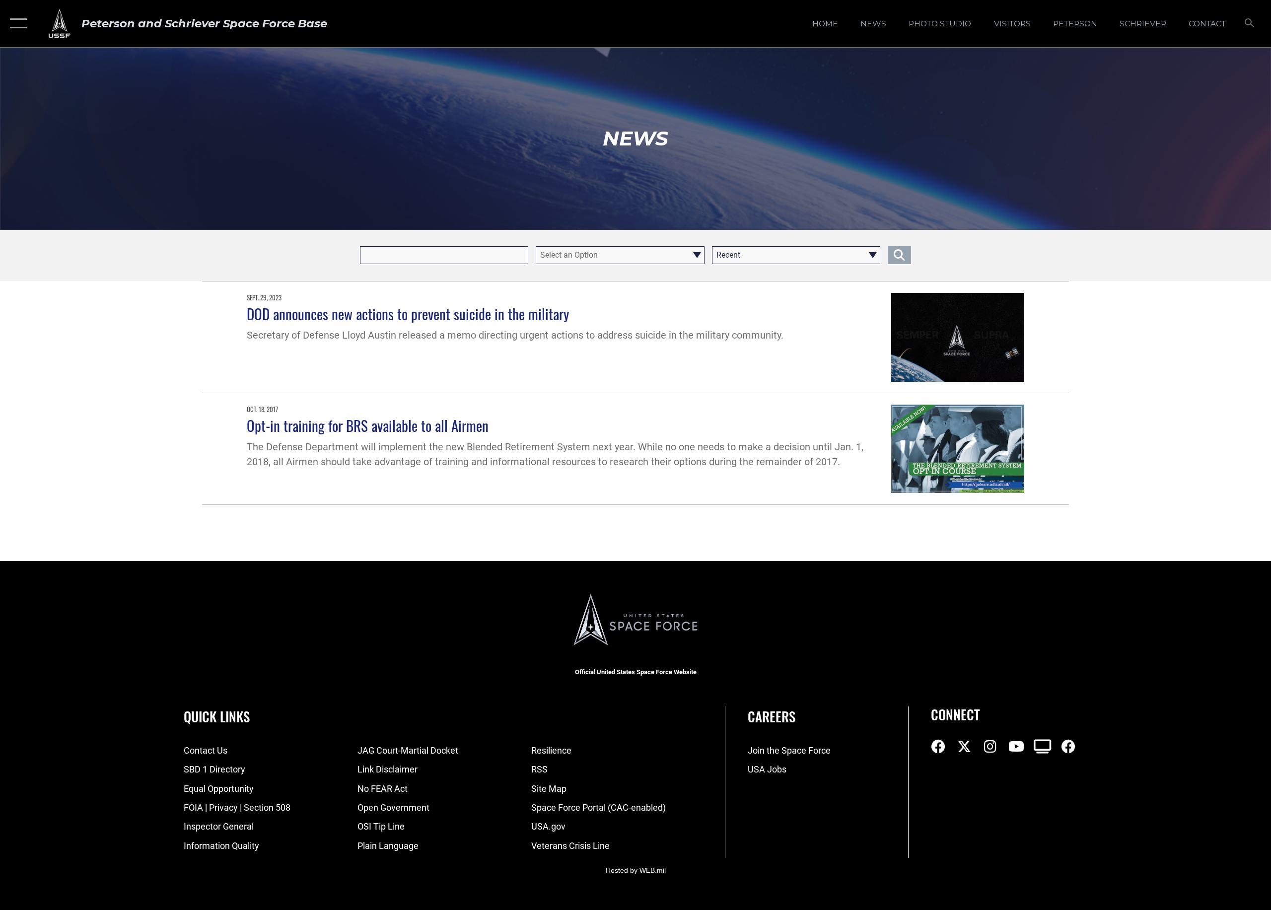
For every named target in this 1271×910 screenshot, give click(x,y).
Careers (771, 716)
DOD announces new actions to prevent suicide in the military (408, 313)
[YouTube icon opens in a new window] (1016, 746)
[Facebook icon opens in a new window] (938, 746)
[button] (16, 23)
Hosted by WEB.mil (636, 870)
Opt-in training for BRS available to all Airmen (368, 425)
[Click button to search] (899, 255)
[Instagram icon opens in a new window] (990, 746)
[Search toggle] (1250, 24)
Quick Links (217, 716)
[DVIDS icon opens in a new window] (1042, 746)
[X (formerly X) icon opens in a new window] (964, 746)
